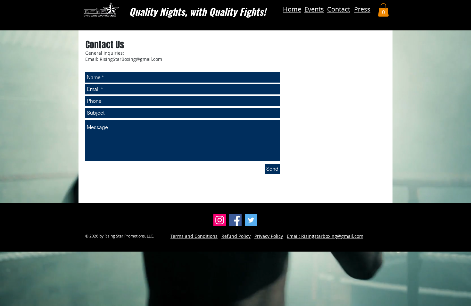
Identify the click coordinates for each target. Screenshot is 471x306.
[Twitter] (251, 220)
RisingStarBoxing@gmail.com (131, 59)
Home (292, 9)
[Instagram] (219, 220)
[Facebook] (235, 220)
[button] (383, 10)
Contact (338, 9)
